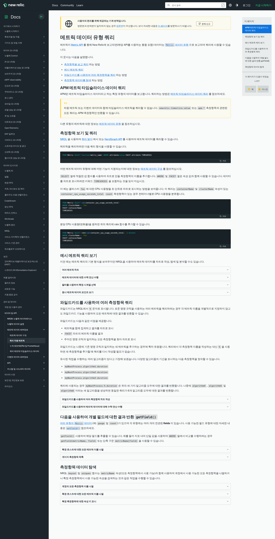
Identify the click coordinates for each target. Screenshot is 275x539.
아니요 (263, 89)
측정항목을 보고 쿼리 (76, 64)
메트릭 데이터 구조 (151, 168)
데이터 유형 (177, 44)
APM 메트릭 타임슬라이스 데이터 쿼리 (256, 29)
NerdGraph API (113, 139)
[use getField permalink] (159, 417)
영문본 (119, 25)
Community (67, 5)
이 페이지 (163, 25)
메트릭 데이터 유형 (110, 123)
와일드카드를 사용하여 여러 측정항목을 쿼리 (89, 74)
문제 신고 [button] (206, 23)
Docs (55, 5)
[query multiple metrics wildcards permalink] (134, 302)
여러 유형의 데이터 (76, 423)
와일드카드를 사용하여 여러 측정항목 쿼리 (256, 50)
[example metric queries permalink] (99, 255)
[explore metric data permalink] (98, 467)
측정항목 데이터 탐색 (254, 66)
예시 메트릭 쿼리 (73, 69)
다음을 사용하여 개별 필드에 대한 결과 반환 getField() (257, 59)
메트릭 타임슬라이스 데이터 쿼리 (189, 93)
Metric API (77, 44)
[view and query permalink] (99, 133)
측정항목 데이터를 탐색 (77, 80)
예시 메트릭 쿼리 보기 (254, 42)
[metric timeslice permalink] (127, 87)
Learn (79, 5)
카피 (224, 161)
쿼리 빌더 (87, 139)
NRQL (63, 139)
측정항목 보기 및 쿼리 (254, 36)
